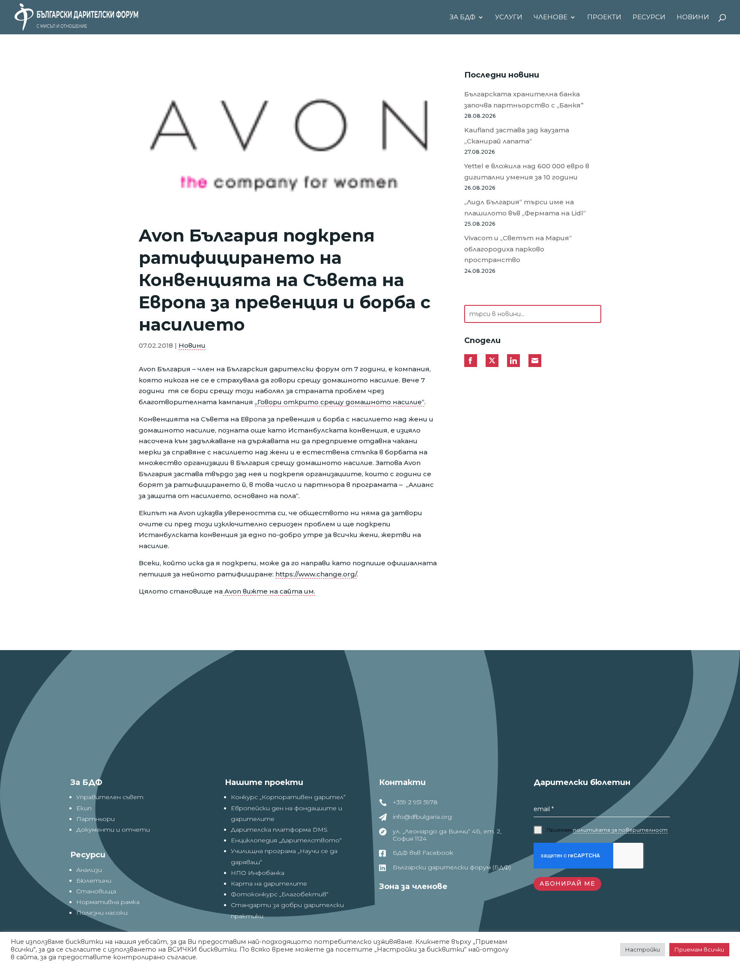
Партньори (95, 819)
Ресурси (649, 17)
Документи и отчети (113, 829)
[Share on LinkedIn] (513, 360)
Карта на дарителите (269, 883)
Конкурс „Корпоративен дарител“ (288, 797)
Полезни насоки (102, 912)
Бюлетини (93, 880)
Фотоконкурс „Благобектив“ (279, 894)
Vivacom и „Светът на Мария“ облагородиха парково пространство (518, 249)
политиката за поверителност (620, 830)
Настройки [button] (642, 949)
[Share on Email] (534, 360)
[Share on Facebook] (470, 360)
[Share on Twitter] (492, 360)
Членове (550, 17)
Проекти (604, 17)
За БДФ (462, 17)
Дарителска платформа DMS (279, 829)
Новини (693, 17)
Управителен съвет (109, 797)
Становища (96, 891)
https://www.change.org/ (316, 574)
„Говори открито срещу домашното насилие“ (339, 402)
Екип (84, 808)
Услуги (508, 17)
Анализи (89, 870)
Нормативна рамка (108, 902)
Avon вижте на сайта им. (269, 591)
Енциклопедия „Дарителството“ (286, 840)
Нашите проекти (264, 782)
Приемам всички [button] (699, 949)
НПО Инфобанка (257, 873)
